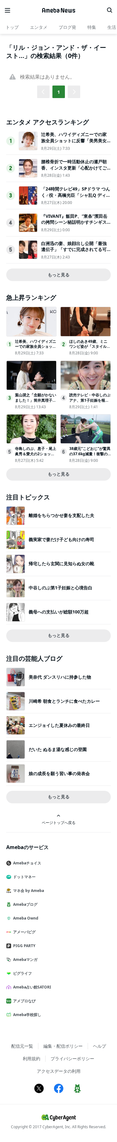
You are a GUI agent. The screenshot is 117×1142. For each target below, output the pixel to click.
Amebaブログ (25, 904)
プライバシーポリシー (72, 1058)
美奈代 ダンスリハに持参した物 (60, 677)
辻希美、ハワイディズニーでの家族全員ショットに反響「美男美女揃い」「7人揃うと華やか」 (74, 140)
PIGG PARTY (24, 945)
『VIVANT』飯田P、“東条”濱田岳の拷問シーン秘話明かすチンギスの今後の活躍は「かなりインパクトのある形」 (74, 225)
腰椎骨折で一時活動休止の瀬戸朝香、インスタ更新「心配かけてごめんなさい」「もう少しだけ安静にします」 (74, 171)
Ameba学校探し (27, 1014)
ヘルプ (99, 1046)
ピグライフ (22, 973)
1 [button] (58, 92)
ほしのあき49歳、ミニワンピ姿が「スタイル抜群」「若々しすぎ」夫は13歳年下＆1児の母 (89, 349)
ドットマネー (24, 876)
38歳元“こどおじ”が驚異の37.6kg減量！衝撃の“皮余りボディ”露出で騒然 (89, 456)
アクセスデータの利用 (58, 1071)
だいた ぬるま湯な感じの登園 (58, 749)
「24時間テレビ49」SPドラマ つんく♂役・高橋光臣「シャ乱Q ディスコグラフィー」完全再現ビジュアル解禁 (75, 198)
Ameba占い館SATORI (32, 987)
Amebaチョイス (27, 863)
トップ (12, 27)
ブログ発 (67, 27)
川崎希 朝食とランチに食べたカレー (64, 701)
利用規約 (31, 1058)
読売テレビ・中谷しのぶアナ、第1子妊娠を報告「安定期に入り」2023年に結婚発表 (89, 402)
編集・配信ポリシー (63, 1046)
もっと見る (59, 275)
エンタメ (38, 27)
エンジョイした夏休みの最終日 (59, 725)
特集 (91, 27)
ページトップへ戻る (59, 822)
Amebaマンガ (25, 959)
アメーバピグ (24, 932)
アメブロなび (24, 1001)
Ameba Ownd (25, 918)
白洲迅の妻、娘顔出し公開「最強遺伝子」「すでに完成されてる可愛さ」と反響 (74, 249)
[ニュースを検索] (109, 10)
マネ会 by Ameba (28, 890)
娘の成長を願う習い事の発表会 (59, 773)
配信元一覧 (22, 1046)
